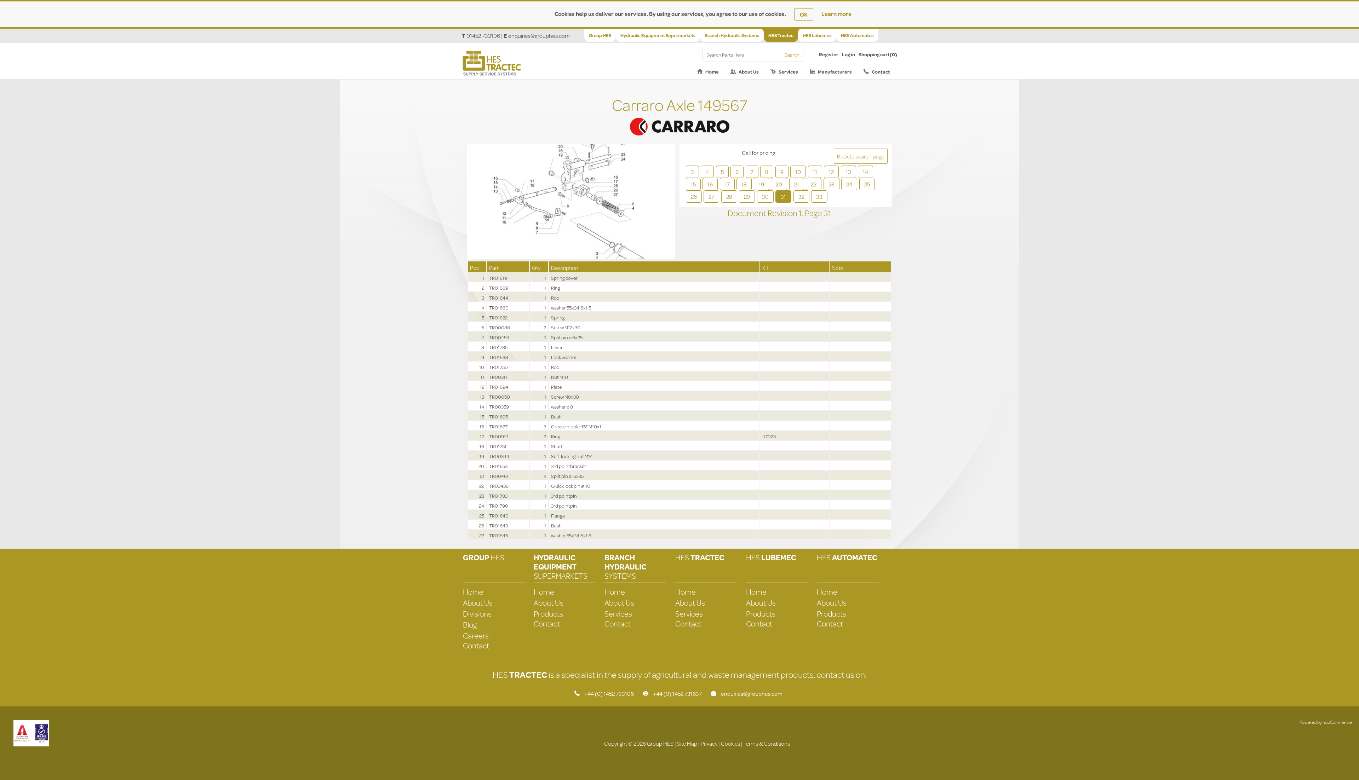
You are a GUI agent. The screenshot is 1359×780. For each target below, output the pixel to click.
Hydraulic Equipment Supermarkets (657, 35)
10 (798, 172)
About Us (749, 71)
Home (712, 71)
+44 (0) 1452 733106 (609, 693)
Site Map (687, 743)
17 (727, 184)
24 (849, 184)
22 (813, 184)
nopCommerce (1337, 722)
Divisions (477, 613)
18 (744, 184)
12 (831, 172)
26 (694, 196)
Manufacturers (835, 71)
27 (711, 196)
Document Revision (763, 213)
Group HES (600, 35)
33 (819, 196)
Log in (848, 54)
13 (848, 172)
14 (865, 172)
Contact (881, 71)
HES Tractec (780, 35)
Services (788, 71)
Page (814, 213)
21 (796, 184)
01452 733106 (483, 35)
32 (801, 196)
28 (729, 196)
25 (867, 184)
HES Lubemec (817, 35)
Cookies (730, 743)
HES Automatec (857, 35)
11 (815, 172)
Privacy (709, 743)
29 (747, 196)
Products (548, 613)
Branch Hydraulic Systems (732, 35)
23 (831, 184)
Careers (476, 635)
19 (761, 184)
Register (828, 54)
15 (693, 184)
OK (804, 14)
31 (783, 196)
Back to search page (860, 156)
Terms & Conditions (767, 743)
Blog (470, 624)
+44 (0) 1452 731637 (677, 693)
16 (710, 184)
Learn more (836, 14)
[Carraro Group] (679, 118)
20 (779, 184)
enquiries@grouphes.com (539, 35)
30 (765, 196)
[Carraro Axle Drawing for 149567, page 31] (571, 202)
